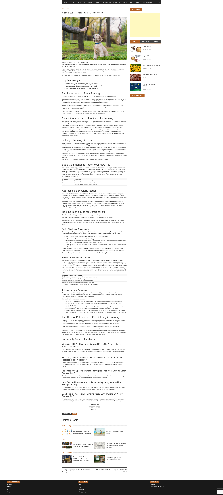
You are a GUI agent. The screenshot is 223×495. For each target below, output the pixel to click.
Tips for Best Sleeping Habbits (149, 85)
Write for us (147, 2)
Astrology (9, 484)
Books (72, 2)
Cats (79, 484)
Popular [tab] (135, 42)
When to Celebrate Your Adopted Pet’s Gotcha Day (111, 471)
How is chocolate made (150, 75)
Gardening (107, 2)
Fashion (90, 2)
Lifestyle (116, 2)
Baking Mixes (147, 46)
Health (98, 2)
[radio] (90, 407)
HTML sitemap (82, 492)
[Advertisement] (145, 26)
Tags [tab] (156, 42)
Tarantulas (81, 489)
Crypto (81, 2)
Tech (131, 2)
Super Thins (146, 56)
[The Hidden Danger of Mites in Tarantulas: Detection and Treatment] (99, 445)
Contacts (152, 484)
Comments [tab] (145, 42)
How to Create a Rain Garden (152, 65)
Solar (125, 2)
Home (65, 2)
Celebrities (10, 487)
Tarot (8, 492)
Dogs (79, 487)
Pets (137, 2)
